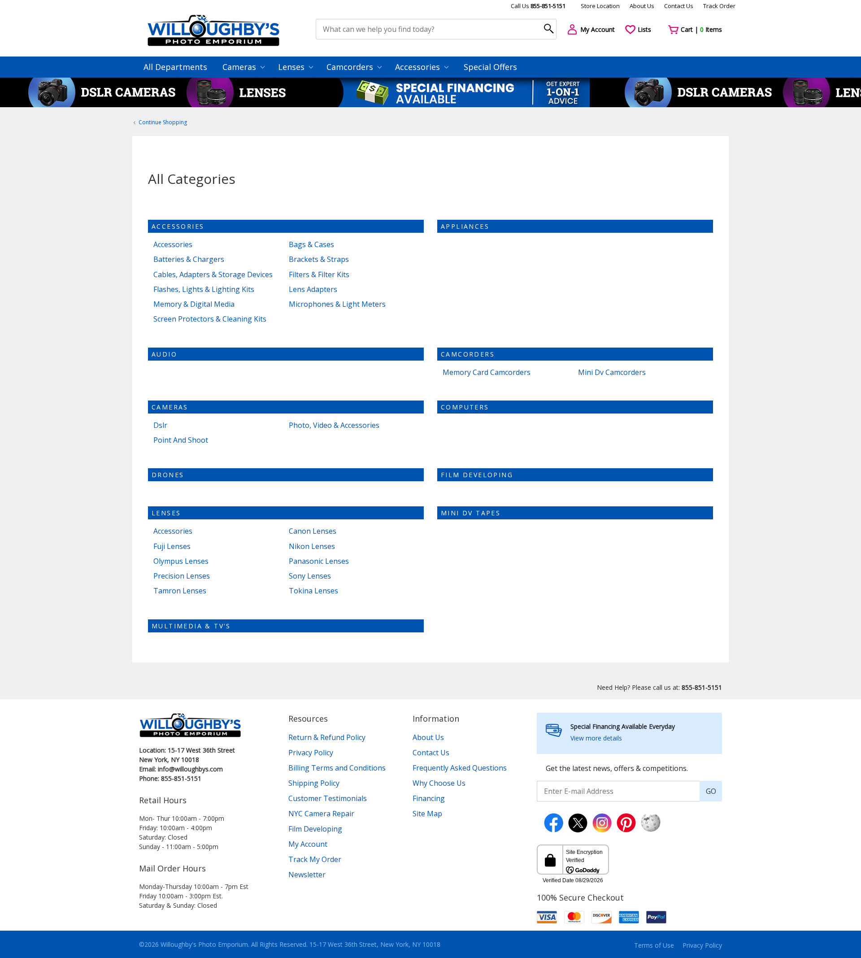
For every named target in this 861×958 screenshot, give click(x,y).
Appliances (465, 226)
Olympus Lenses (181, 561)
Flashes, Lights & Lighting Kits (203, 289)
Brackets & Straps (319, 259)
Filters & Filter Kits (319, 274)
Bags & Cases (311, 244)
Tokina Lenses (313, 591)
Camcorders (350, 66)
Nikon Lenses (312, 546)
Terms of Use (654, 945)
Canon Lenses (312, 531)
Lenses (292, 66)
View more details (596, 738)
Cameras (240, 66)
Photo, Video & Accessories (334, 425)
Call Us (538, 6)
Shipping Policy (313, 783)
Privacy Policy (310, 753)
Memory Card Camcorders (487, 372)
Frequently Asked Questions (460, 768)
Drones (168, 474)
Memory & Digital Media (194, 304)
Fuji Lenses (172, 546)
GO (711, 791)
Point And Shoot (180, 440)
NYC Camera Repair (321, 814)
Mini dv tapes (470, 513)
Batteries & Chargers (188, 259)
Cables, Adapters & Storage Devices (213, 274)
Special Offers (490, 66)
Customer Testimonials (327, 798)
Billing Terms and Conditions (337, 768)
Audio (164, 354)
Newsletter (307, 875)
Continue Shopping (163, 122)
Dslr (160, 425)
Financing (429, 798)
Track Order (719, 6)
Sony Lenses (310, 576)
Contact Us (678, 6)
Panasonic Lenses (319, 561)
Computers (465, 407)
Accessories (418, 66)
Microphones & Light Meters (337, 304)
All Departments (175, 66)
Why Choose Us (439, 783)
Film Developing (477, 474)
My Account (307, 844)
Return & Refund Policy (326, 737)
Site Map (427, 814)
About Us (642, 6)
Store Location (600, 6)
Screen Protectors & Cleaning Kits (209, 319)
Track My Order (314, 859)
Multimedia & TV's (191, 626)
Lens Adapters (313, 289)
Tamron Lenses (179, 591)
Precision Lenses (181, 576)
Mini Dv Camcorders (612, 372)
